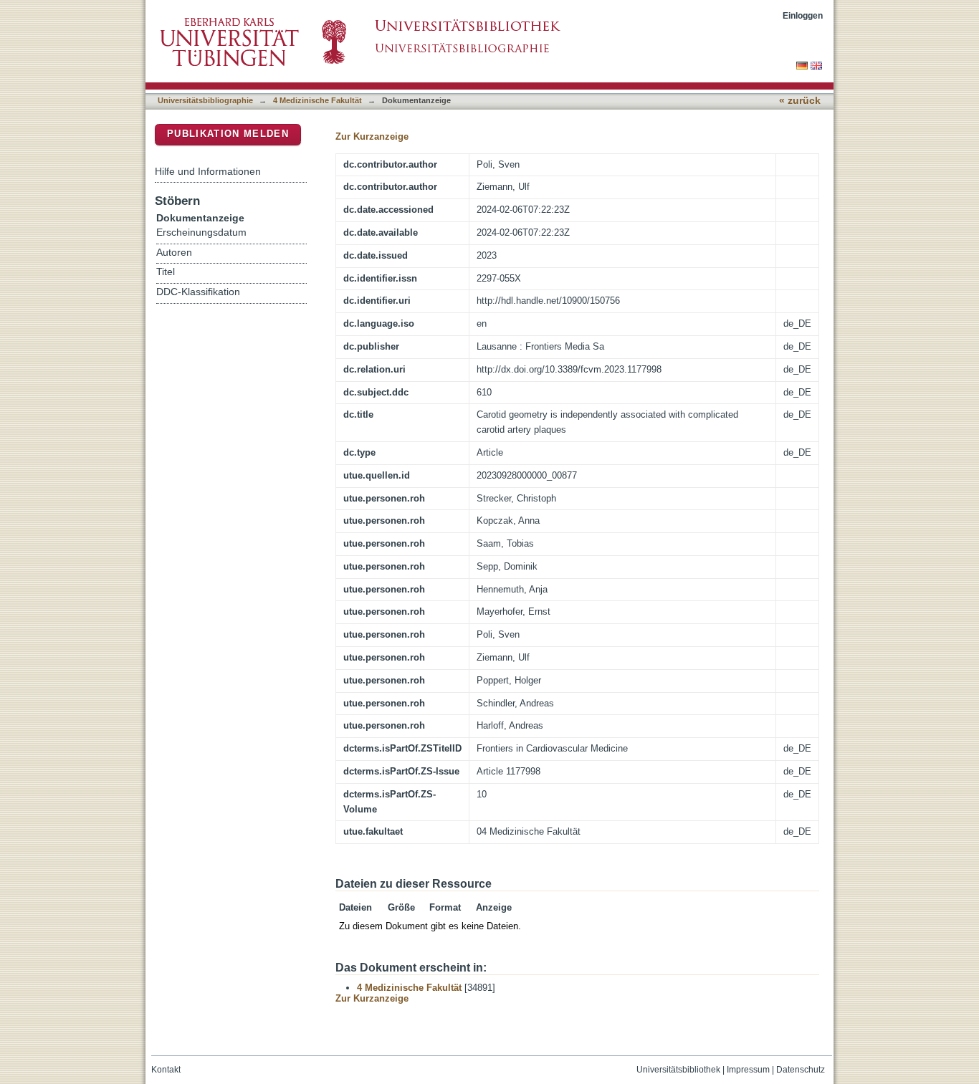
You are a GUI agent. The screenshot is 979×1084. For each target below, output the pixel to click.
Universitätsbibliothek (678, 1070)
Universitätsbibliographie (205, 100)
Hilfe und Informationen (208, 171)
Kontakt (166, 1070)
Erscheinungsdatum (201, 232)
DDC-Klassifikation (198, 292)
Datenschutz (800, 1070)
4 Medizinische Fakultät (317, 100)
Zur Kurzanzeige (372, 136)
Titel (165, 272)
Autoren (174, 252)
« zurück (800, 100)
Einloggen (803, 15)
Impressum (748, 1070)
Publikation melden (228, 133)
